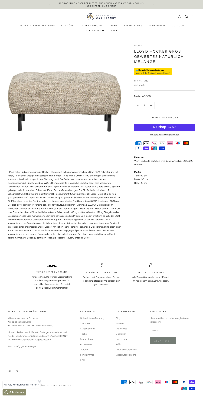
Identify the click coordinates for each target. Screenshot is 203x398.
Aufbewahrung (91, 26)
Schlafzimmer (95, 30)
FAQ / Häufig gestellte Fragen (22, 346)
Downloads (121, 328)
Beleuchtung (133, 26)
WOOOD (139, 46)
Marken (120, 323)
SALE (114, 30)
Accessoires (157, 26)
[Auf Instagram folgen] (9, 371)
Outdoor (178, 26)
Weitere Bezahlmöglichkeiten (164, 134)
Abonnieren (162, 340)
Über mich (121, 333)
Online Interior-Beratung (37, 26)
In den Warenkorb (164, 117)
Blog (118, 318)
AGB (118, 344)
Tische (113, 26)
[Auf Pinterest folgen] (17, 371)
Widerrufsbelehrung (126, 354)
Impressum (122, 339)
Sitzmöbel (68, 26)
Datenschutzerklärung (127, 349)
